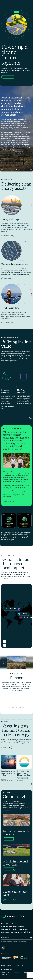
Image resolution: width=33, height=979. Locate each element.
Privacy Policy (6, 965)
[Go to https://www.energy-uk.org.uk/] (8, 957)
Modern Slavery (6, 969)
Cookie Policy (18, 965)
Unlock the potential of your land (16, 857)
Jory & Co (4, 974)
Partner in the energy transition (16, 827)
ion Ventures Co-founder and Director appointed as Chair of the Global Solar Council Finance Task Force (24, 768)
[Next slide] (30, 418)
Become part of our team (16, 887)
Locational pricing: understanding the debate (8, 768)
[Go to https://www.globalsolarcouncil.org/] (19, 957)
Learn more (16, 216)
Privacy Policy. (24, 941)
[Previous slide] (4, 662)
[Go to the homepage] (12, 916)
